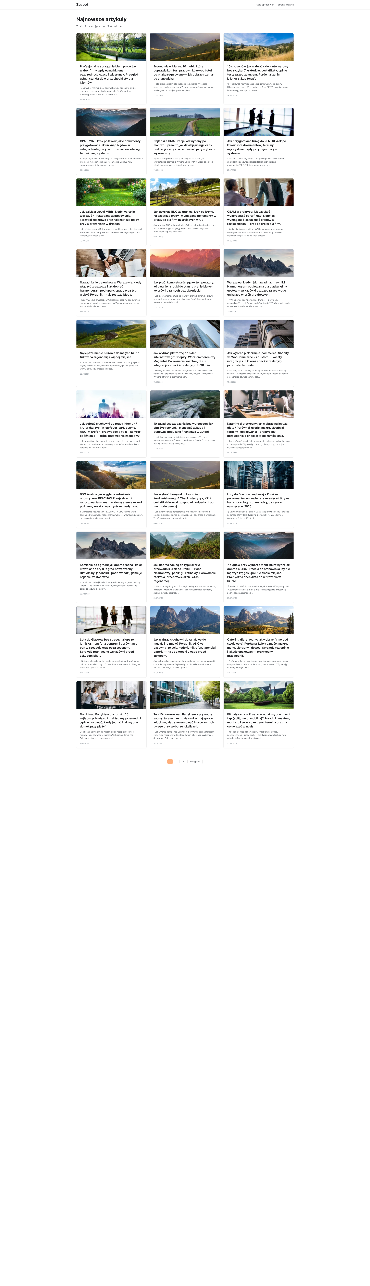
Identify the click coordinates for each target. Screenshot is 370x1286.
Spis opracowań (265, 4)
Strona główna (286, 4)
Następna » (195, 761)
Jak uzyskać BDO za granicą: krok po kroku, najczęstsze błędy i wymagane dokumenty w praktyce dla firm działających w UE (184, 216)
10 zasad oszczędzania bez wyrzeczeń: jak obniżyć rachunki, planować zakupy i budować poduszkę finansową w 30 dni (183, 427)
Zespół (82, 4)
